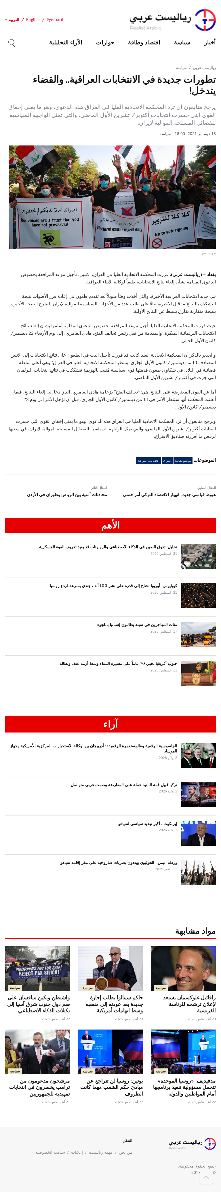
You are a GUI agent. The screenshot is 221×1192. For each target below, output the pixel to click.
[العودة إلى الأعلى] (206, 1177)
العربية (14, 19)
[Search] (11, 42)
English (33, 19)
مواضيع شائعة (183, 461)
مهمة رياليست (101, 1152)
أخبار (210, 42)
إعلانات (77, 1152)
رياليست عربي (204, 67)
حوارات (105, 42)
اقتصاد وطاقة (144, 42)
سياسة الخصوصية (50, 1152)
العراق (167, 461)
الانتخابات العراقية (148, 461)
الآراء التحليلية (65, 42)
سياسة (182, 42)
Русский (55, 19)
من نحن (125, 1152)
